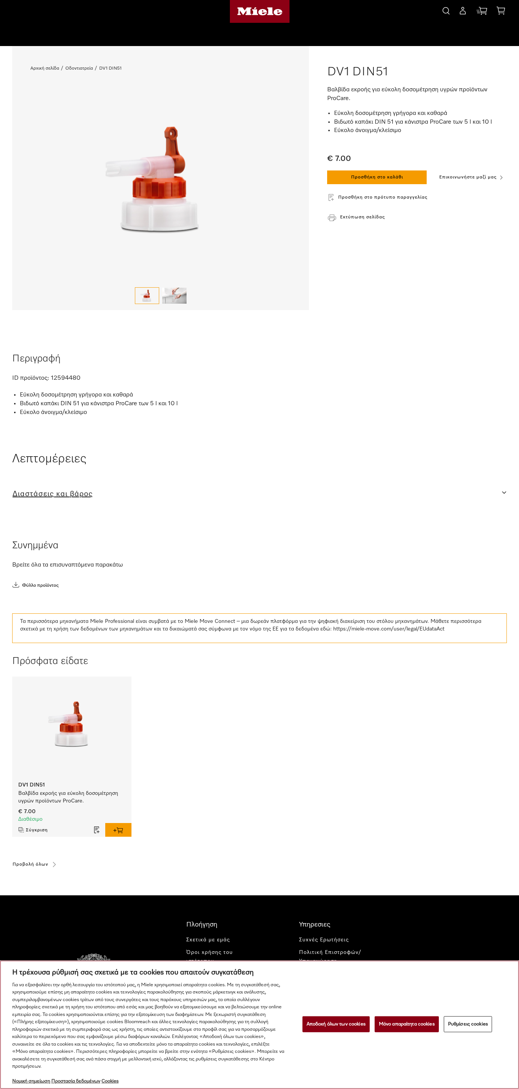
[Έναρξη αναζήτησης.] (446, 9)
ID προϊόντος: (30, 378)
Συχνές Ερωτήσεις (324, 940)
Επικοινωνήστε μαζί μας (468, 177)
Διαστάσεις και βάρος (53, 494)
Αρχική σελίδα (44, 68)
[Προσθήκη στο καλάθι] (118, 830)
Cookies (110, 1081)
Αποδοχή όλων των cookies (336, 1024)
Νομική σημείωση (31, 1081)
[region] (259, 1024)
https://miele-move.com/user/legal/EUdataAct (389, 629)
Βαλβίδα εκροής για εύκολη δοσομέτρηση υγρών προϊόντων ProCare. (68, 797)
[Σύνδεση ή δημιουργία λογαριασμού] (463, 12)
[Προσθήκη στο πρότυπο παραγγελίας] (97, 830)
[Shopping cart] (501, 12)
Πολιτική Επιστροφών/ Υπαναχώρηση (330, 957)
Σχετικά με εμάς (208, 940)
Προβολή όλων (30, 864)
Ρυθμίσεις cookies (468, 1024)
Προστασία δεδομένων (75, 1081)
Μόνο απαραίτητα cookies (407, 1024)
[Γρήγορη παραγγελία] (482, 12)
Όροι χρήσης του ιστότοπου (209, 957)
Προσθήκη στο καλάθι (377, 177)
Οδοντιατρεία (79, 68)
